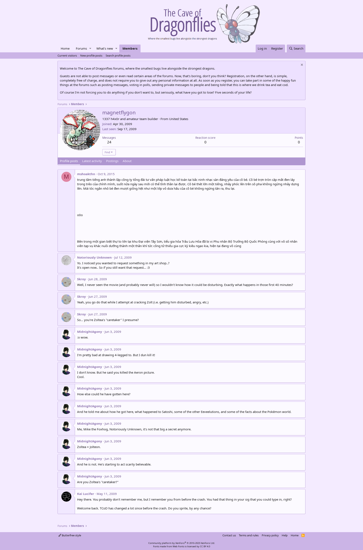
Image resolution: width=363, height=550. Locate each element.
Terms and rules (249, 535)
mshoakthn (86, 174)
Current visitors (67, 55)
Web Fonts (178, 546)
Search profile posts (118, 55)
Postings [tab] (112, 161)
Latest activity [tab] (92, 161)
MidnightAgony (89, 331)
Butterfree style (71, 535)
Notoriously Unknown (94, 257)
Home (65, 48)
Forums (81, 48)
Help (285, 535)
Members (129, 48)
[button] (90, 48)
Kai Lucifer (85, 494)
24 (109, 142)
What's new (104, 48)
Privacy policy (270, 535)
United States (178, 119)
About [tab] (127, 161)
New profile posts (91, 55)
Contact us (229, 535)
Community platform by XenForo (181, 543)
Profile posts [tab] (69, 161)
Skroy (81, 279)
